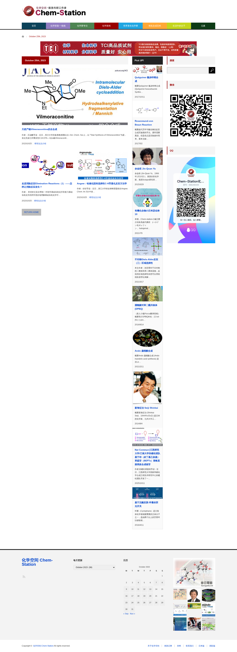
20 (150, 596)
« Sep (125, 614)
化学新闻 (106, 26)
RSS (24, 576)
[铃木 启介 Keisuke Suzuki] (194, 595)
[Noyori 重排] (208, 595)
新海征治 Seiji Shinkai (146, 408)
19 (144, 596)
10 (132, 589)
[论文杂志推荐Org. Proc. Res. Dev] (194, 606)
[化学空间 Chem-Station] (54, 11)
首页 (34, 26)
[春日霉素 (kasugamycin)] (194, 572)
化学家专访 (82, 26)
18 (138, 596)
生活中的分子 (179, 26)
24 (132, 603)
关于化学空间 (153, 646)
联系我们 (190, 646)
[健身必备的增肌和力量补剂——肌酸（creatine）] (194, 624)
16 (126, 596)
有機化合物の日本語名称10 (147, 212)
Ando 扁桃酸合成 (144, 350)
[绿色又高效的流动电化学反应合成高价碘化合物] (208, 609)
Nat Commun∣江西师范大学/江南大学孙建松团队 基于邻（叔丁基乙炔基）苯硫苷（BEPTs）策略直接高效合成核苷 (147, 457)
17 (132, 596)
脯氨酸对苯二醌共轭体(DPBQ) (146, 307)
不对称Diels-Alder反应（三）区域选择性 (146, 261)
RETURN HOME (31, 212)
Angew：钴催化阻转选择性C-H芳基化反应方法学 (102, 183)
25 (138, 603)
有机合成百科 (154, 26)
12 (144, 589)
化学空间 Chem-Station (37, 562)
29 (162, 603)
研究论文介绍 (40, 143)
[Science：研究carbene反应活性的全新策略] (180, 609)
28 (156, 603)
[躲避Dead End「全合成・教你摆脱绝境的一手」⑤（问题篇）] (180, 594)
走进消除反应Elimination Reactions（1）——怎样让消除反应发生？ (47, 185)
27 (150, 603)
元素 (203, 26)
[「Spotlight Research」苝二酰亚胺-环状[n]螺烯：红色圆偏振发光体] (208, 624)
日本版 (201, 646)
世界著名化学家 (130, 26)
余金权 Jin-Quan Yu (145, 168)
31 (132, 609)
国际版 (212, 646)
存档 (179, 646)
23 (126, 603)
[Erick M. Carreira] (180, 624)
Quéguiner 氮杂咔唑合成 (146, 79)
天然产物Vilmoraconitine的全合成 (39, 129)
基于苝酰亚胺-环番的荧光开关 (146, 504)
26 (144, 603)
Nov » (132, 614)
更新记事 (168, 646)
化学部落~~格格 (58, 26)
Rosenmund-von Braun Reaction (144, 123)
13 (150, 589)
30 (126, 609)
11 (138, 589)
